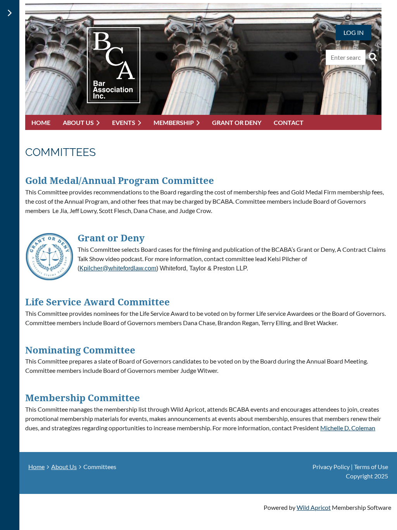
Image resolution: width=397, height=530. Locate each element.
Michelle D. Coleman (347, 427)
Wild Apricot (314, 507)
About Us (64, 466)
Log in (353, 32)
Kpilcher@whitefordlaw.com (117, 268)
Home (36, 466)
